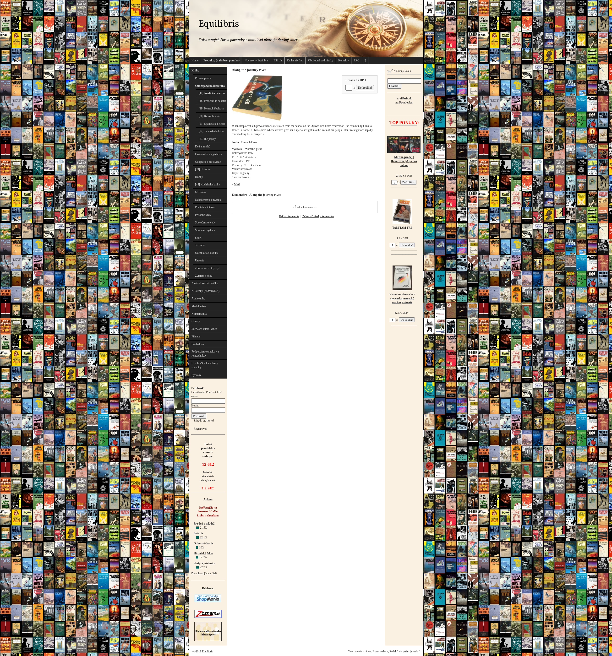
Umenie (199, 260)
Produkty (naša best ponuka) (221, 60)
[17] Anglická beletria (212, 93)
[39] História (202, 169)
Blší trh (277, 60)
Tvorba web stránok (359, 651)
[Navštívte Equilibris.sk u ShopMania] (208, 601)
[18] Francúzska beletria (212, 101)
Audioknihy (198, 298)
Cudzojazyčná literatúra (210, 85)
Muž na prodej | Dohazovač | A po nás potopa (404, 161)
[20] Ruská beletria (209, 116)
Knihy (195, 70)
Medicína (200, 192)
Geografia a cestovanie (208, 161)
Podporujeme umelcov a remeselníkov (205, 353)
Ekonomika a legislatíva (208, 154)
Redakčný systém (399, 651)
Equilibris (218, 23)
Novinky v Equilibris (256, 60)
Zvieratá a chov (203, 275)
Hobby (199, 177)
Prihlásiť (415, 651)
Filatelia (195, 336)
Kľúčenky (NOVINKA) (205, 291)
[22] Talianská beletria (211, 131)
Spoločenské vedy (205, 222)
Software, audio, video (204, 329)
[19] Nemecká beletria (211, 108)
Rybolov (196, 375)
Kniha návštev (295, 60)
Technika (200, 245)
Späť (237, 184)
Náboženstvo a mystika (208, 199)
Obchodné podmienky (320, 60)
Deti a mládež (202, 146)
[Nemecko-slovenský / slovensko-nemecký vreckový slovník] (402, 289)
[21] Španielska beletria (212, 123)
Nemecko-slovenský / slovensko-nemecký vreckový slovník (402, 298)
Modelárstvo (198, 306)
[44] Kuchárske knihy (207, 184)
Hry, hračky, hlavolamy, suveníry (204, 365)
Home (194, 60)
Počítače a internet (205, 207)
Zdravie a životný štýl (207, 268)
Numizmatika (199, 313)
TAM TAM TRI (402, 227)
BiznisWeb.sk (380, 651)
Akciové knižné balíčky (204, 283)
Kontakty (343, 60)
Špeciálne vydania (205, 230)
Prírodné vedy (203, 215)
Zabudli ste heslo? (204, 420)
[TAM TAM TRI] (402, 222)
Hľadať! (394, 86)
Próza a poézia (203, 78)
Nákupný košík (402, 71)
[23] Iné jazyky (207, 139)
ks (354, 87)
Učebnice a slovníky (206, 253)
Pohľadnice (197, 344)
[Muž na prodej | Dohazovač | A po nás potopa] (404, 152)
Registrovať (200, 428)
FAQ (357, 60)
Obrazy (195, 321)
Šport (198, 237)
